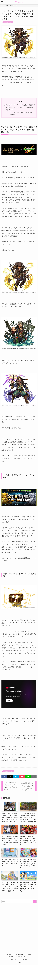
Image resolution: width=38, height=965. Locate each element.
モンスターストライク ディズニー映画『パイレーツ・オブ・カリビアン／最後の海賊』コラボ (20, 107)
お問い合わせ (28, 954)
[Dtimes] (19, 2)
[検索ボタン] (36, 2)
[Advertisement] (19, 924)
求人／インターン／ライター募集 (19, 959)
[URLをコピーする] (34, 776)
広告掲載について (12, 957)
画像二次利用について (24, 957)
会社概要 (9, 954)
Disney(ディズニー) (8, 22)
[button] (4, 776)
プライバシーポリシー (17, 954)
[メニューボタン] (2, 2)
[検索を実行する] (35, 901)
